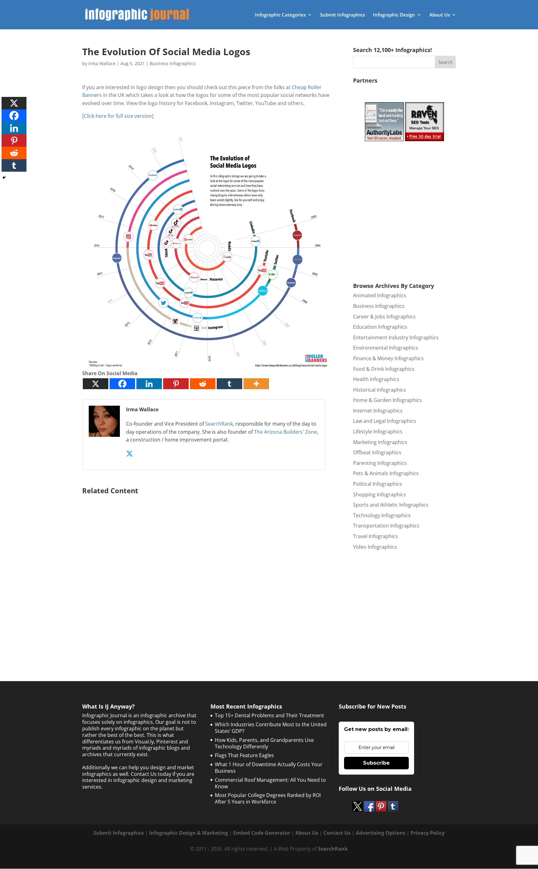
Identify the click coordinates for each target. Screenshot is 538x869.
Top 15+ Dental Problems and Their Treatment (269, 715)
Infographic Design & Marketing (188, 832)
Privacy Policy (428, 832)
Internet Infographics (378, 410)
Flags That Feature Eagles (244, 755)
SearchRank (219, 423)
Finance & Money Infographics (388, 358)
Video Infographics (375, 546)
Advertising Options (380, 832)
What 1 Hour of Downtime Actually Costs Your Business (269, 767)
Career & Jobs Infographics (384, 316)
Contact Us (337, 832)
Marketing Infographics (380, 442)
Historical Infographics (379, 389)
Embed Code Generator (261, 832)
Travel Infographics (375, 536)
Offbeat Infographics (377, 452)
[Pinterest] (176, 383)
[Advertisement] (207, 572)
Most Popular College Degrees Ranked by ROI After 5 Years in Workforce (268, 798)
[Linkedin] (149, 383)
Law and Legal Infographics (384, 421)
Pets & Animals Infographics (386, 473)
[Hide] (4, 177)
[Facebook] (122, 383)
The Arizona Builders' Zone (285, 431)
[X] (95, 383)
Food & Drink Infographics (383, 368)
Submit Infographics (342, 15)
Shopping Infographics (379, 494)
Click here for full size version (118, 115)
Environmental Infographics (385, 347)
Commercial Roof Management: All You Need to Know (270, 783)
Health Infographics (376, 379)
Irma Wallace (102, 63)
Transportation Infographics (386, 525)
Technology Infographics (382, 515)
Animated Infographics (379, 295)
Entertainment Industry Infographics (396, 337)
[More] (256, 383)
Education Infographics (380, 326)
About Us (439, 15)
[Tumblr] (229, 383)
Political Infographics (377, 483)
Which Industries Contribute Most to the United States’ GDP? (271, 727)
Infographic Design (394, 15)
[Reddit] (202, 383)
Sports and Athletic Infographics (390, 504)
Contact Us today (151, 774)
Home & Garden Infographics (387, 400)
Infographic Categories (280, 15)
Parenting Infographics (380, 463)
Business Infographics (173, 63)
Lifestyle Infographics (378, 431)
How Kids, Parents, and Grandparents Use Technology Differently (264, 743)
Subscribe (376, 763)
